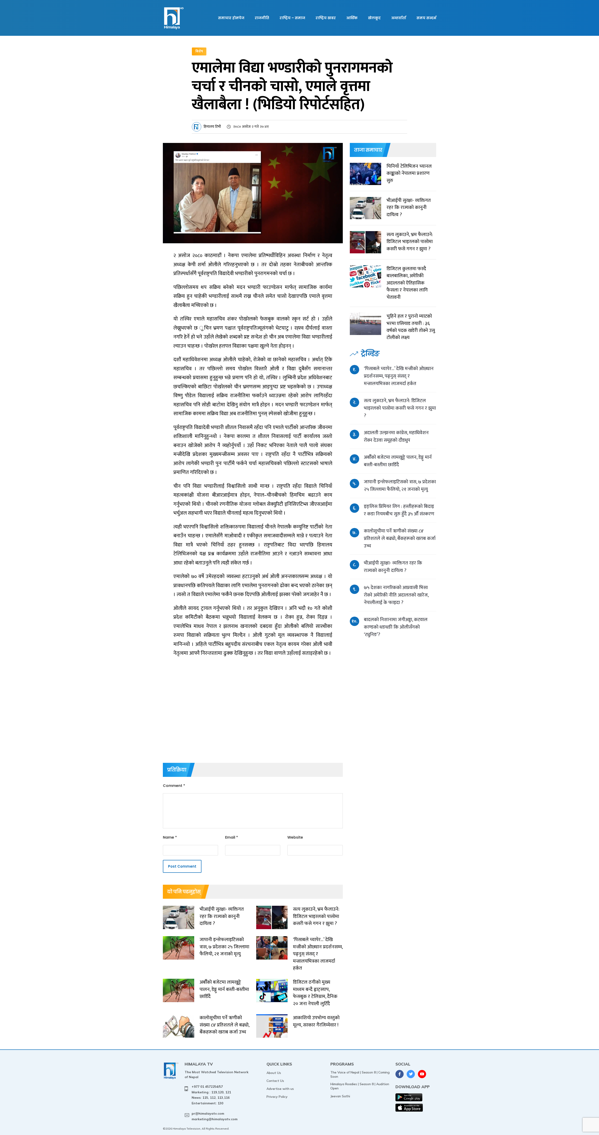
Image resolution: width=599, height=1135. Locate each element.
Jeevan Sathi (340, 1096)
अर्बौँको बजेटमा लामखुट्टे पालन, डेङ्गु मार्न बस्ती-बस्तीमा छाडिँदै (398, 461)
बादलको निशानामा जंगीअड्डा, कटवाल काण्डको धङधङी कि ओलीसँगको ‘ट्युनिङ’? (395, 627)
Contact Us (275, 1081)
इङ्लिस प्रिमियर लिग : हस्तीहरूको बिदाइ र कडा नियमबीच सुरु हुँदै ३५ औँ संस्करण (399, 510)
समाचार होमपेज (231, 17)
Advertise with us (280, 1089)
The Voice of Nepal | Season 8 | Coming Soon (360, 1074)
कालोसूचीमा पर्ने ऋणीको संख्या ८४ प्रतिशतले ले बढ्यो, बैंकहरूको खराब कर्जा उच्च (399, 538)
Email (231, 837)
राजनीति (262, 17)
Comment (174, 785)
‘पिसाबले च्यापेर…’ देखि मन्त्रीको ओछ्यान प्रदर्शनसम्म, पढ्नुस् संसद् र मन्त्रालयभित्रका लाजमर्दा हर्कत (399, 376)
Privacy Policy (277, 1097)
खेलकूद (374, 17)
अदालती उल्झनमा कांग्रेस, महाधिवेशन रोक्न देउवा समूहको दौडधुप (396, 436)
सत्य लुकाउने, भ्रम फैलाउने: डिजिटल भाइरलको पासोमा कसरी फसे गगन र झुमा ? (400, 408)
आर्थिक (352, 17)
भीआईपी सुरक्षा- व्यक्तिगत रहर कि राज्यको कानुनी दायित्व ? (393, 567)
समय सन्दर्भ (426, 17)
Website (295, 837)
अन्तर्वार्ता (398, 17)
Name (170, 837)
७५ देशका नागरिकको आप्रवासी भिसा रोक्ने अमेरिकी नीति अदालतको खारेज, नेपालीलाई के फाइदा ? (396, 595)
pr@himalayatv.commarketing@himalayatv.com (214, 1116)
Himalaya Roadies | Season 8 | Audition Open (359, 1086)
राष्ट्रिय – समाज (292, 17)
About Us (274, 1073)
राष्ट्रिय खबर (326, 17)
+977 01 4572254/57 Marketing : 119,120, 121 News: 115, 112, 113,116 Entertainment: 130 (211, 1094)
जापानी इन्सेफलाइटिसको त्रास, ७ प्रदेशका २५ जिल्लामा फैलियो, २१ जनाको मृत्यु (400, 485)
